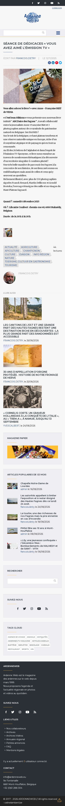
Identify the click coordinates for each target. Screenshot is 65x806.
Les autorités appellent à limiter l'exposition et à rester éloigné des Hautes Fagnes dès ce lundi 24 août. (38, 499)
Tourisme (11, 265)
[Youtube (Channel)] (52, 3)
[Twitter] (38, 3)
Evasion (24, 254)
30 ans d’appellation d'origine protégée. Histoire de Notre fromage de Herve (30, 374)
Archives (10, 732)
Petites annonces (15, 743)
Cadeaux (45, 645)
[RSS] (58, 3)
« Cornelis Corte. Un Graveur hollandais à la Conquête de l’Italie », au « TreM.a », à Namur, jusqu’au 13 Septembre (31, 417)
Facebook (49, 62)
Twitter (60, 62)
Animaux (31, 637)
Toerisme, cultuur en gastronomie (27, 261)
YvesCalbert (11, 425)
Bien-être (23, 645)
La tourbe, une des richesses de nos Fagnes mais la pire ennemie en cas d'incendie (39, 516)
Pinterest (56, 62)
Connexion (57, 8)
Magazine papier (32, 452)
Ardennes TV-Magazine (19, 641)
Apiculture (12, 250)
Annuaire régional (15, 739)
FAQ (8, 746)
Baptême (12, 645)
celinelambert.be (13, 802)
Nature (9, 258)
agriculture (29, 247)
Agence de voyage (16, 637)
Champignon (31, 250)
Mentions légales (15, 750)
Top (59, 801)
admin (24, 489)
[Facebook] (32, 3)
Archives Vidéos (14, 735)
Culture (10, 254)
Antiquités (42, 637)
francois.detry (26, 58)
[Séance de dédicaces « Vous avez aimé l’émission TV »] (7, 232)
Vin (32, 649)
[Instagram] (45, 3)
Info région (41, 254)
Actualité (11, 247)
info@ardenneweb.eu (14, 777)
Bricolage (34, 645)
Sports (25, 649)
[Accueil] (32, 22)
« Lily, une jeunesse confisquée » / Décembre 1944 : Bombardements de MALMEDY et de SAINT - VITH (39, 544)
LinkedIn (53, 62)
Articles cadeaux (40, 641)
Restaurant (14, 649)
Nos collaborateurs (16, 728)
